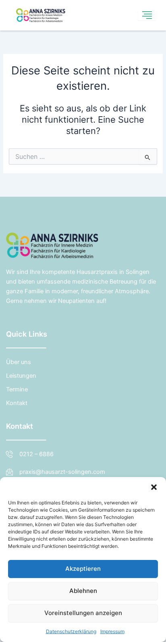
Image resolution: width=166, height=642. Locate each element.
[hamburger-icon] (147, 15)
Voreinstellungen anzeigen (83, 613)
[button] (154, 487)
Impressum (112, 631)
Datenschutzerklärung (71, 631)
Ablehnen (83, 591)
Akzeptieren (83, 568)
